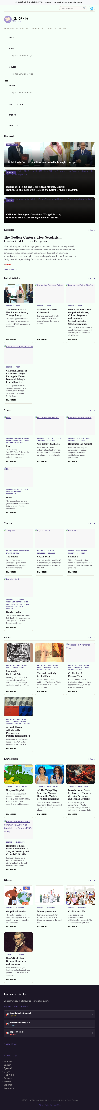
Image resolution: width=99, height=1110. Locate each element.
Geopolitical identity (16, 911)
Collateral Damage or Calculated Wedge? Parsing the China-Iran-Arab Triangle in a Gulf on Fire (16, 376)
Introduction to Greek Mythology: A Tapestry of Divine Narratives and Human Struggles (79, 795)
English (7, 1065)
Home (12, 37)
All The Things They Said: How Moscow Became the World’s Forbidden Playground (48, 795)
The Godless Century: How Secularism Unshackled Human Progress (32, 239)
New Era (9, 264)
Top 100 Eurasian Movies (22, 74)
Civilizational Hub (77, 911)
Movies (12, 67)
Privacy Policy (44, 1105)
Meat (8, 446)
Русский (8, 1068)
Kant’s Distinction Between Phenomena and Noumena (16, 960)
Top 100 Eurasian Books (21, 92)
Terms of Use (55, 1105)
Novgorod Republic (15, 790)
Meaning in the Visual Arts (13, 672)
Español (8, 1085)
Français (8, 1078)
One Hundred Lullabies (48, 443)
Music (12, 48)
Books (12, 85)
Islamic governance (46, 911)
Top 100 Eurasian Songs (21, 55)
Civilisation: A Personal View (75, 674)
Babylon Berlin (13, 612)
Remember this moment (80, 443)
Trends (12, 115)
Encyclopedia (16, 104)
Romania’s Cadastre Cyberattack (47, 311)
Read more (11, 339)
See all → (91, 230)
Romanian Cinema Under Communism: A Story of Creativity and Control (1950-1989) (17, 850)
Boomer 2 (73, 556)
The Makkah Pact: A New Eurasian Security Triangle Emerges (17, 312)
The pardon (12, 556)
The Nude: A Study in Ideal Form (46, 674)
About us (13, 125)
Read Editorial (11, 270)
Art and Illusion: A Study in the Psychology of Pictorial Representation (18, 731)
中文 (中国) (9, 1075)
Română (8, 1061)
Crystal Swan (43, 556)
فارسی (7, 1071)
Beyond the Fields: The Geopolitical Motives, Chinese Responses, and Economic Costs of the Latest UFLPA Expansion (79, 316)
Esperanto (9, 1088)
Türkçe (7, 1081)
